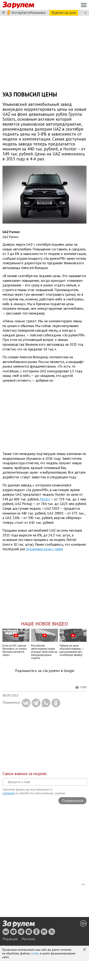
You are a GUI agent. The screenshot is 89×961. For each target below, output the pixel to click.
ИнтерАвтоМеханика (28, 12)
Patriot (45, 499)
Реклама (28, 939)
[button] (85, 950)
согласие (8, 793)
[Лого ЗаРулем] (18, 5)
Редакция (10, 939)
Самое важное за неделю (24, 773)
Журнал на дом (64, 12)
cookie (35, 953)
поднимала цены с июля (44, 549)
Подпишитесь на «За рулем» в (44, 671)
